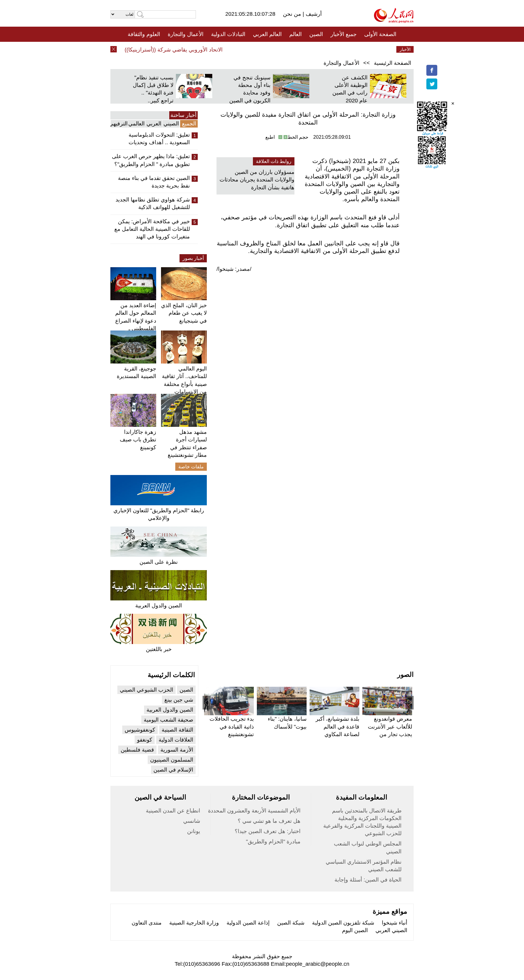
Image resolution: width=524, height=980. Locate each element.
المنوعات (284, 49)
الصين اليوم (355, 930)
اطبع (270, 137)
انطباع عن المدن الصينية (173, 811)
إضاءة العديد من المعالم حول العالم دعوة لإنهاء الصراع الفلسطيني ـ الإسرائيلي (135, 320)
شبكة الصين (290, 923)
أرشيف (313, 14)
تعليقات (257, 49)
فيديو (235, 49)
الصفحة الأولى (380, 34)
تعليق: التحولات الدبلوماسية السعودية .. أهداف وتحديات (159, 138)
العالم (295, 34)
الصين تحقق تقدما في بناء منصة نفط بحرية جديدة (154, 182)
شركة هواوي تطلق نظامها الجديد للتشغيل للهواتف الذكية (153, 203)
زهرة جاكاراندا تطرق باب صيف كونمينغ (138, 439)
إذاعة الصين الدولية (248, 923)
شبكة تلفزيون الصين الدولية (343, 923)
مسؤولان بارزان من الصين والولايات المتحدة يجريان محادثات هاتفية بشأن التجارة (257, 179)
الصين (316, 34)
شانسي (191, 821)
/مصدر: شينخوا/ (234, 269)
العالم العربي (267, 34)
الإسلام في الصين (173, 770)
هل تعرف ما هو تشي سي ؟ (269, 821)
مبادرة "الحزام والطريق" (273, 842)
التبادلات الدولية (228, 34)
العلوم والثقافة (144, 34)
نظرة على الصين (158, 562)
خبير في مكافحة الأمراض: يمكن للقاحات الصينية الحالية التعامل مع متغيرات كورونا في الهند (152, 229)
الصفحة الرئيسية (392, 63)
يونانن (193, 831)
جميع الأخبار (344, 34)
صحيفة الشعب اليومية (168, 720)
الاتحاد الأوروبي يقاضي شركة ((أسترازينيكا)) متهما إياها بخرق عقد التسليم (152, 50)
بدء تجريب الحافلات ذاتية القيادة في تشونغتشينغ (232, 726)
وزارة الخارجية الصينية (194, 923)
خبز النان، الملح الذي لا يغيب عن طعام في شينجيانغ (184, 313)
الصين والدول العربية (158, 606)
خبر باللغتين (159, 649)
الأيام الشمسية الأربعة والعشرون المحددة (254, 811)
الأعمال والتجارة (185, 34)
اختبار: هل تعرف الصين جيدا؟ (268, 831)
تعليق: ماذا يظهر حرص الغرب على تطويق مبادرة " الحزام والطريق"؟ (151, 160)
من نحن (293, 14)
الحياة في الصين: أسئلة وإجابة (367, 880)
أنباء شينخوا (394, 923)
